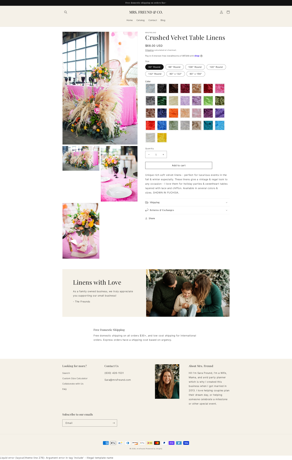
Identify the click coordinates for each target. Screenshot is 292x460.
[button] (65, 12)
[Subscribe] (113, 423)
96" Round (175, 67)
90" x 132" (176, 73)
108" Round (195, 67)
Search (66, 373)
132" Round (155, 73)
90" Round (154, 67)
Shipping (149, 50)
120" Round (216, 67)
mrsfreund (141, 449)
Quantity (149, 148)
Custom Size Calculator (74, 378)
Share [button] (152, 218)
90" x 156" (196, 73)
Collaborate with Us (72, 383)
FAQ (64, 389)
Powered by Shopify (154, 449)
